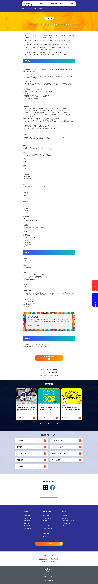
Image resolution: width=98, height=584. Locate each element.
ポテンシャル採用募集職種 (95, 300)
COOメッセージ (27, 523)
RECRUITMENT (53, 3)
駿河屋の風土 (27, 515)
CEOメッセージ (27, 518)
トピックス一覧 (65, 515)
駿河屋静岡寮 (65, 518)
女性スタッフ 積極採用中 (67, 523)
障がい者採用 (56, 460)
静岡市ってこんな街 (66, 525)
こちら (43, 346)
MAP (54, 137)
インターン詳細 (49, 356)
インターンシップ (57, 447)
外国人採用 (20, 460)
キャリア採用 (33, 8)
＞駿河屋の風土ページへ (34, 325)
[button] (41, 423)
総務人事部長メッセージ (29, 520)
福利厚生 (26, 531)
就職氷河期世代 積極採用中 (68, 520)
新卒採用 (19, 447)
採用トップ (24, 8)
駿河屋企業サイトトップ (49, 574)
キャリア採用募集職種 (95, 286)
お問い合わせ (71, 3)
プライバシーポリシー (49, 576)
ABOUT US (42, 3)
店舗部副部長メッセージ (29, 525)
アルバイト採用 (21, 453)
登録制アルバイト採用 (58, 453)
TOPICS (62, 3)
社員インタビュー (28, 528)
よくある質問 (21, 466)
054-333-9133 (51, 372)
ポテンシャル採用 (57, 440)
